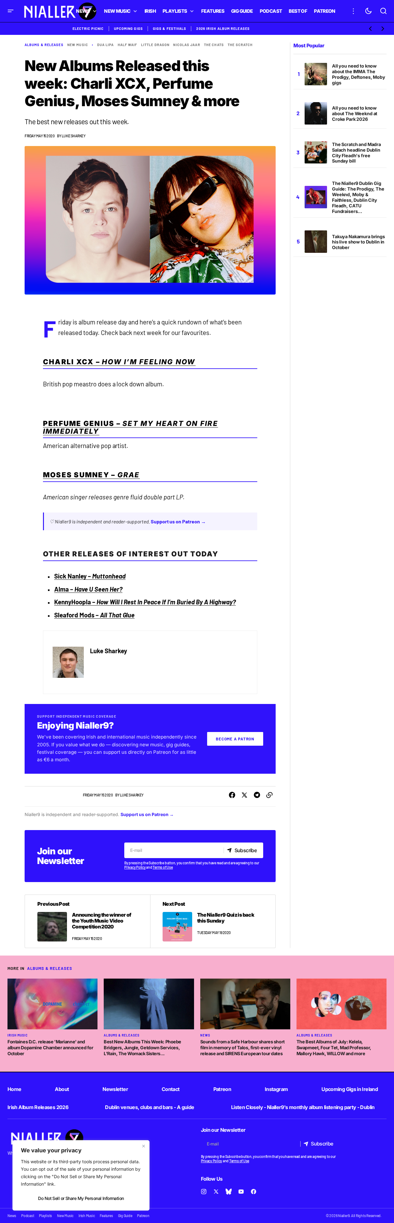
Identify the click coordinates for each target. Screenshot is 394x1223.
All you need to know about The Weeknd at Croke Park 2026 (354, 113)
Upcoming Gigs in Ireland (349, 1089)
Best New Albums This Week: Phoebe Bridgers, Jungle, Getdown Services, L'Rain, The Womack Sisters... (142, 1047)
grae (128, 474)
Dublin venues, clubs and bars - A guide (149, 1107)
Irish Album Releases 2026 (37, 1107)
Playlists (45, 1215)
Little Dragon (155, 45)
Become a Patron (235, 738)
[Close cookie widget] (143, 1146)
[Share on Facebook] (232, 795)
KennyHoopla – (145, 602)
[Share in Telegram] (257, 795)
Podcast (27, 1215)
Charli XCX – (119, 361)
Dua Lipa (105, 45)
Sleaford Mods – (94, 615)
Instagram (276, 1089)
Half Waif (127, 45)
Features (106, 1215)
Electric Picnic (88, 28)
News (205, 1035)
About (62, 1089)
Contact (171, 1089)
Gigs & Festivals (170, 28)
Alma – (88, 589)
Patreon (222, 1089)
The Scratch (240, 45)
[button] (10, 11)
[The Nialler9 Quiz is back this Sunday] (212, 921)
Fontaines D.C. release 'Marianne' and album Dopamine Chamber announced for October (50, 1047)
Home (14, 1089)
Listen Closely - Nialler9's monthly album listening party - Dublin (303, 1107)
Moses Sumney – (80, 474)
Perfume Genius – (130, 427)
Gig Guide (125, 1215)
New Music (77, 45)
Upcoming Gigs (128, 28)
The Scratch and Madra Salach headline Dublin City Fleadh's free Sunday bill (356, 153)
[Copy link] (269, 795)
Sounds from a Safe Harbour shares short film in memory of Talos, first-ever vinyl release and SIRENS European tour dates (242, 1047)
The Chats (214, 45)
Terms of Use (163, 867)
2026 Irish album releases (223, 28)
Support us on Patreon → (178, 521)
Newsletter (115, 1089)
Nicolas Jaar (186, 45)
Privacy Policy (135, 867)
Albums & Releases (44, 45)
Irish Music (17, 1035)
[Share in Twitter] (244, 795)
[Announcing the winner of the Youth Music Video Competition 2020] (87, 921)
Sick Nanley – (90, 576)
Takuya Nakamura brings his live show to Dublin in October (358, 242)
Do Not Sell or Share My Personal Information (81, 1198)
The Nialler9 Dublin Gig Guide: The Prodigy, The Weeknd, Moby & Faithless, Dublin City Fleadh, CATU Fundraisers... (358, 197)
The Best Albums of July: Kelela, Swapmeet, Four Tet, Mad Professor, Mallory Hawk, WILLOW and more (334, 1047)
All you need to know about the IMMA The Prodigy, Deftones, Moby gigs (358, 74)
